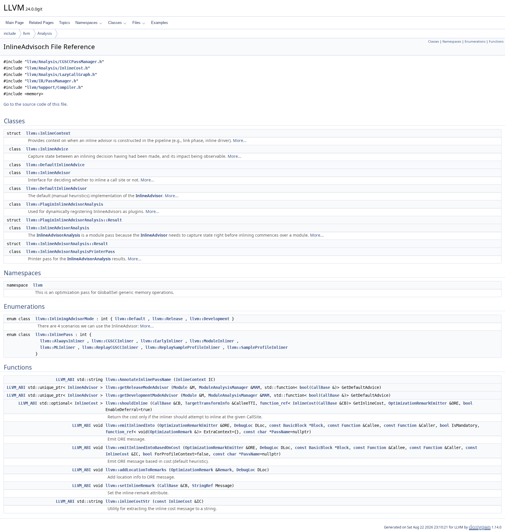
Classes (115, 22)
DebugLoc (243, 425)
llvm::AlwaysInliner (62, 341)
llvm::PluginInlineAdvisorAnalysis (64, 204)
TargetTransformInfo (207, 403)
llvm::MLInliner (57, 347)
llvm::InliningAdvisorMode (64, 318)
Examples (159, 22)
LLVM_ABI (65, 379)
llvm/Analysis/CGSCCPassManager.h (64, 61)
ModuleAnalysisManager (223, 387)
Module (180, 387)
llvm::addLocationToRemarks (136, 469)
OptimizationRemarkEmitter (417, 403)
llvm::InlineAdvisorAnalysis (57, 228)
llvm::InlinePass (54, 334)
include (10, 33)
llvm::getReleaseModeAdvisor (137, 387)
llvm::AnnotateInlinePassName (138, 379)
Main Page (15, 22)
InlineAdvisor (149, 195)
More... (240, 140)
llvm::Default (130, 318)
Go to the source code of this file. (36, 104)
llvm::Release (167, 318)
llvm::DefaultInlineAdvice (55, 164)
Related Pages (41, 22)
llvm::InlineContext (48, 133)
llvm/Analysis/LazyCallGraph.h (61, 74)
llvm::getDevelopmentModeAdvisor (142, 395)
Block (317, 425)
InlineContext (191, 379)
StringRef (202, 485)
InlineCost (86, 403)
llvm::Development (209, 318)
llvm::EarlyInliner (162, 341)
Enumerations (475, 41)
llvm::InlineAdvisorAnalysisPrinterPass (70, 251)
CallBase (320, 387)
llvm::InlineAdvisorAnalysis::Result (67, 243)
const (275, 425)
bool (304, 387)
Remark (225, 469)
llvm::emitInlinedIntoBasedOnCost (143, 447)
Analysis (44, 33)
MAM (256, 387)
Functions (496, 41)
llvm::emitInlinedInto (130, 425)
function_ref (274, 403)
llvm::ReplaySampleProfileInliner (182, 347)
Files (136, 22)
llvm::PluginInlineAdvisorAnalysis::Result (74, 220)
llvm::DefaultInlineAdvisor (56, 188)
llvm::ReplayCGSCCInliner (110, 347)
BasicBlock (295, 425)
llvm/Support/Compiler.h (54, 87)
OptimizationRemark (171, 431)
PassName (280, 431)
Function (351, 425)
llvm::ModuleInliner (212, 341)
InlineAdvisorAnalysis (58, 235)
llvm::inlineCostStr (128, 501)
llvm (26, 33)
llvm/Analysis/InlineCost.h (57, 68)
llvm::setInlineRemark (130, 485)
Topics (64, 22)
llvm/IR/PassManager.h (51, 81)
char (262, 431)
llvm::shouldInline (127, 403)
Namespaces (86, 22)
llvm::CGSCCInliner (112, 341)
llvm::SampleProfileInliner (257, 347)
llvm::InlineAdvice (47, 149)
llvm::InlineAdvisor (48, 172)
